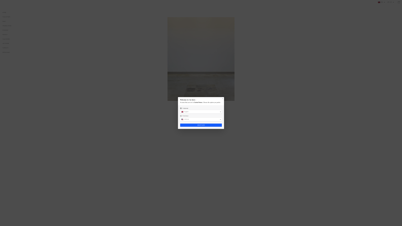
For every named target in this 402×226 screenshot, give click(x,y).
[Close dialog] (222, 99)
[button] (201, 112)
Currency (185, 116)
